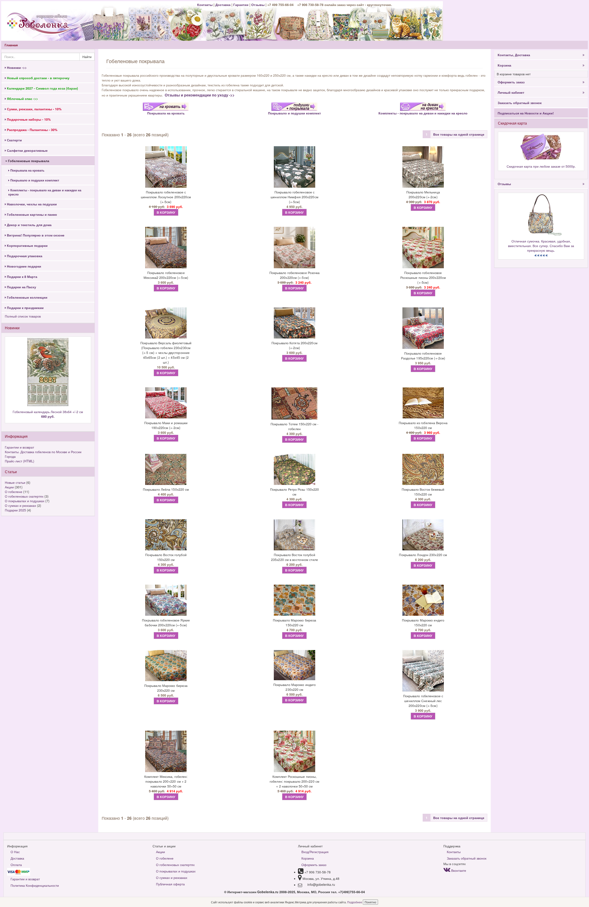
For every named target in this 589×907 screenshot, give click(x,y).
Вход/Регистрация (315, 851)
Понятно (370, 902)
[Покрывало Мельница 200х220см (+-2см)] (423, 167)
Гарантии (240, 4)
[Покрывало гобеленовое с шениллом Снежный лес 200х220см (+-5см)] (423, 670)
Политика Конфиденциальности (35, 885)
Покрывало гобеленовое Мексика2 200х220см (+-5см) (166, 275)
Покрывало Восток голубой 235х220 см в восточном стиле (294, 557)
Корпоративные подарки (27, 245)
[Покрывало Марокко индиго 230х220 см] (294, 665)
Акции (9, 487)
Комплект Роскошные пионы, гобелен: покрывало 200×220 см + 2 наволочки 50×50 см (294, 781)
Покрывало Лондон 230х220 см (423, 554)
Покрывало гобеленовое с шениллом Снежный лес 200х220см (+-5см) (423, 701)
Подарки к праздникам (24, 307)
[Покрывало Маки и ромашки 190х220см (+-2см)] (166, 402)
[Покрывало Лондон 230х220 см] (423, 534)
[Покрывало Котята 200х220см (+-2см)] (294, 322)
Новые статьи (15, 482)
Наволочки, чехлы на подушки (31, 204)
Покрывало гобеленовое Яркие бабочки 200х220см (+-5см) (166, 622)
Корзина (504, 65)
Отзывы (258, 4)
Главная (11, 45)
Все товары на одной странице (458, 134)
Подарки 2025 (15, 510)
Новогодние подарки (23, 266)
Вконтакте (458, 870)
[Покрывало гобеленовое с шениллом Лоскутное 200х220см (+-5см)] (166, 167)
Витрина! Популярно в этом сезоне (35, 235)
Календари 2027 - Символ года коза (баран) (42, 88)
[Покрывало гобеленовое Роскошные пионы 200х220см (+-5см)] (423, 247)
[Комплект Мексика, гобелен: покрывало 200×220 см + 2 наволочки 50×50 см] (166, 751)
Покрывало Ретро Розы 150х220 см (294, 491)
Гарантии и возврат (19, 447)
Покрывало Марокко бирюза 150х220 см (294, 622)
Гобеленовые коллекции (26, 297)
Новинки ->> (16, 67)
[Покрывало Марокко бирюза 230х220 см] (166, 665)
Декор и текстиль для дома (29, 224)
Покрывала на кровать (26, 170)
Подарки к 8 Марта (21, 276)
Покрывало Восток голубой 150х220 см (165, 557)
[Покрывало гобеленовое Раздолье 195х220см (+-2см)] (423, 328)
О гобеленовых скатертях (24, 496)
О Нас (15, 851)
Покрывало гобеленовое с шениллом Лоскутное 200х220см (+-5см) (166, 197)
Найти (87, 56)
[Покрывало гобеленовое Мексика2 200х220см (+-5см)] (166, 247)
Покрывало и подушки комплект (34, 180)
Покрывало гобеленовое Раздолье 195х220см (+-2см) (423, 355)
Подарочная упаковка (24, 256)
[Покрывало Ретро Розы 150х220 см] (294, 469)
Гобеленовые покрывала (28, 160)
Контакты (205, 4)
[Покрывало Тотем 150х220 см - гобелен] (294, 403)
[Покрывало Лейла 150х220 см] (166, 469)
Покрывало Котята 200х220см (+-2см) (294, 345)
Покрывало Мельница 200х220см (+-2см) (423, 194)
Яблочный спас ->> (22, 98)
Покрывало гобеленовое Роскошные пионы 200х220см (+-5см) (423, 277)
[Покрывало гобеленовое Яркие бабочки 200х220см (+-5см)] (166, 600)
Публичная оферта (170, 884)
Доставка (223, 4)
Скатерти (14, 140)
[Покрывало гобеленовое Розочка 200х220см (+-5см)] (294, 247)
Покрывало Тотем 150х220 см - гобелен (295, 426)
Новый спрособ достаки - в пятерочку (37, 78)
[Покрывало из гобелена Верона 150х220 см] (423, 402)
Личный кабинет (511, 92)
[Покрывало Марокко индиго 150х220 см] (423, 600)
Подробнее (355, 902)
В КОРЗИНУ (166, 212)
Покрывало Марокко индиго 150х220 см (423, 622)
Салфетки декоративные (27, 150)
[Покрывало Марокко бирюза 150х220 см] (294, 600)
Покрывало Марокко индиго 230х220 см (294, 687)
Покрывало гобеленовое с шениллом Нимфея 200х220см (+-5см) (294, 197)
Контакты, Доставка (514, 54)
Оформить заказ (511, 82)
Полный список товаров (23, 316)
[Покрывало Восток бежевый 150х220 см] (423, 469)
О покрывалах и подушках (24, 501)
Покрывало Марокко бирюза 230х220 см (166, 688)
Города (10, 456)
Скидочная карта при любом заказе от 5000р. (541, 166)
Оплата (16, 864)
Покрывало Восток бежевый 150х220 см (423, 491)
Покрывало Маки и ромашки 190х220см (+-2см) (166, 425)
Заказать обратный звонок (520, 102)
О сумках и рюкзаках (20, 505)
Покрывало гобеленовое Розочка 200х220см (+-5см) (294, 275)
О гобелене (13, 491)
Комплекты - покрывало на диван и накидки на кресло (44, 192)
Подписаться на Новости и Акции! (526, 113)
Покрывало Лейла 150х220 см (166, 489)
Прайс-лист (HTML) (19, 461)
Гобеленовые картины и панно (31, 214)
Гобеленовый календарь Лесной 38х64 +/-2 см (48, 414)
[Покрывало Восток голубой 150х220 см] (166, 534)
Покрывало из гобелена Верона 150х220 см (423, 425)
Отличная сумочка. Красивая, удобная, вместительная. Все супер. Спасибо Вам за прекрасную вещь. (541, 246)
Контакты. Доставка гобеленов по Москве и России (43, 451)
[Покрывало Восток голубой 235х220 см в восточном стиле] (294, 534)
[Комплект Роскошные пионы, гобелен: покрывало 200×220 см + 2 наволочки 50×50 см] (294, 751)
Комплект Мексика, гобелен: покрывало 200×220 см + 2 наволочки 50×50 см (166, 781)
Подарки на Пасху (21, 287)
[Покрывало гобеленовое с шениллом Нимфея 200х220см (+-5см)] (294, 167)
